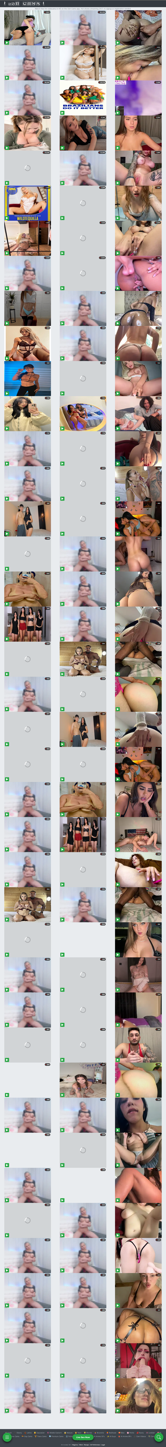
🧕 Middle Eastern (54, 1433)
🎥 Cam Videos (140, 1436)
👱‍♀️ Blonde (88, 1433)
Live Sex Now (83, 1437)
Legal (103, 1445)
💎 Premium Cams (56, 1436)
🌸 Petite (130, 1433)
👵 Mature (68, 1433)
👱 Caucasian (39, 1433)
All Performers (95, 1445)
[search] (158, 1437)
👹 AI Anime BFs (124, 1436)
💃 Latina (28, 1433)
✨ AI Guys (111, 1436)
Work (81, 1445)
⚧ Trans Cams (41, 1436)
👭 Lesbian (150, 1433)
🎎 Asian (8, 1433)
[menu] (7, 1437)
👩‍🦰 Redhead (111, 1433)
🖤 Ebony (18, 1433)
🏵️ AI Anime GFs (98, 1436)
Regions (75, 1445)
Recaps (86, 1445)
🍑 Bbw (121, 1433)
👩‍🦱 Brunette (99, 1433)
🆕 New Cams (13, 1436)
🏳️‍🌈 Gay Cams (27, 1436)
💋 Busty (140, 1433)
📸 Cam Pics (153, 1436)
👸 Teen (78, 1433)
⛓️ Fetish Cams (72, 1436)
